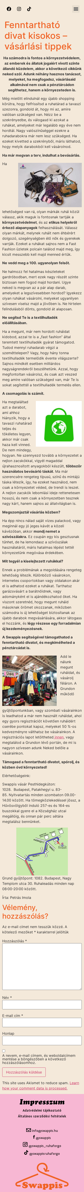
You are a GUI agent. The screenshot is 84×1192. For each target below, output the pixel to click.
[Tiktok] (29, 8)
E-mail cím (12, 1015)
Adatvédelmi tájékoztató (42, 1110)
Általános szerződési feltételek (42, 1116)
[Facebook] (8, 8)
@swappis (43, 1138)
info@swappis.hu (44, 1131)
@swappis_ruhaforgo (44, 1146)
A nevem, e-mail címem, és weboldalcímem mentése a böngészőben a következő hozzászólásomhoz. (38, 1059)
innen (59, 737)
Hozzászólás (14, 941)
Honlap (8, 1033)
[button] (76, 9)
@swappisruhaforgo (44, 1154)
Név (7, 997)
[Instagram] (19, 8)
